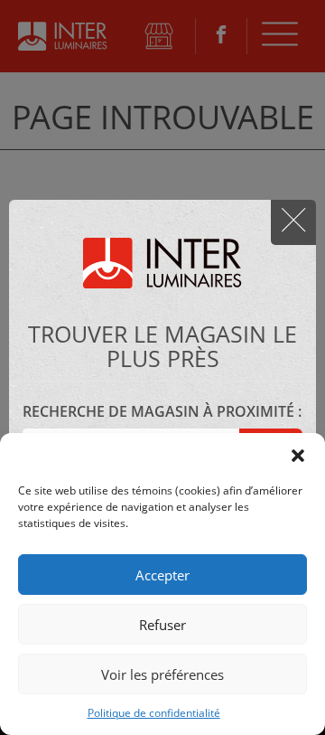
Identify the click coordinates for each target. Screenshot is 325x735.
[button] (298, 456)
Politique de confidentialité (154, 713)
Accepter (162, 575)
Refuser (162, 625)
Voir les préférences (162, 674)
